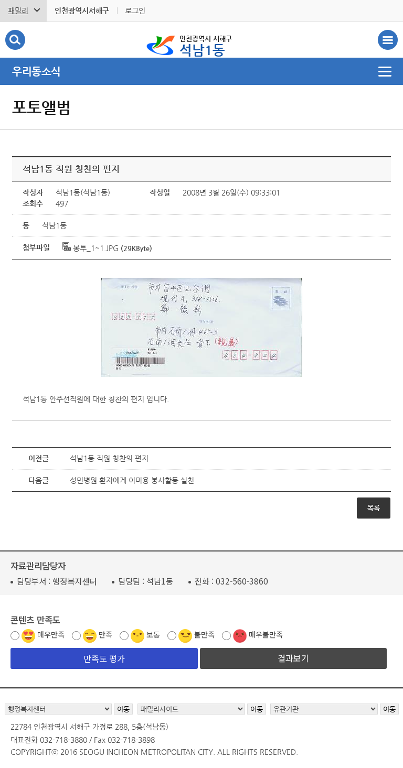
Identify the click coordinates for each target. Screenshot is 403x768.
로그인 (135, 10)
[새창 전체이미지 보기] (201, 377)
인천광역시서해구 (82, 10)
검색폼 (15, 40)
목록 (373, 508)
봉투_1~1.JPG (95, 248)
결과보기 (293, 658)
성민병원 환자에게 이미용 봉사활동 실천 (132, 480)
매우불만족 (266, 634)
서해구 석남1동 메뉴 (388, 40)
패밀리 (18, 10)
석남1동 (205, 46)
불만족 (204, 634)
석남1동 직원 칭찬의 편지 (109, 458)
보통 (153, 634)
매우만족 (51, 634)
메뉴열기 (201, 71)
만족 (105, 634)
